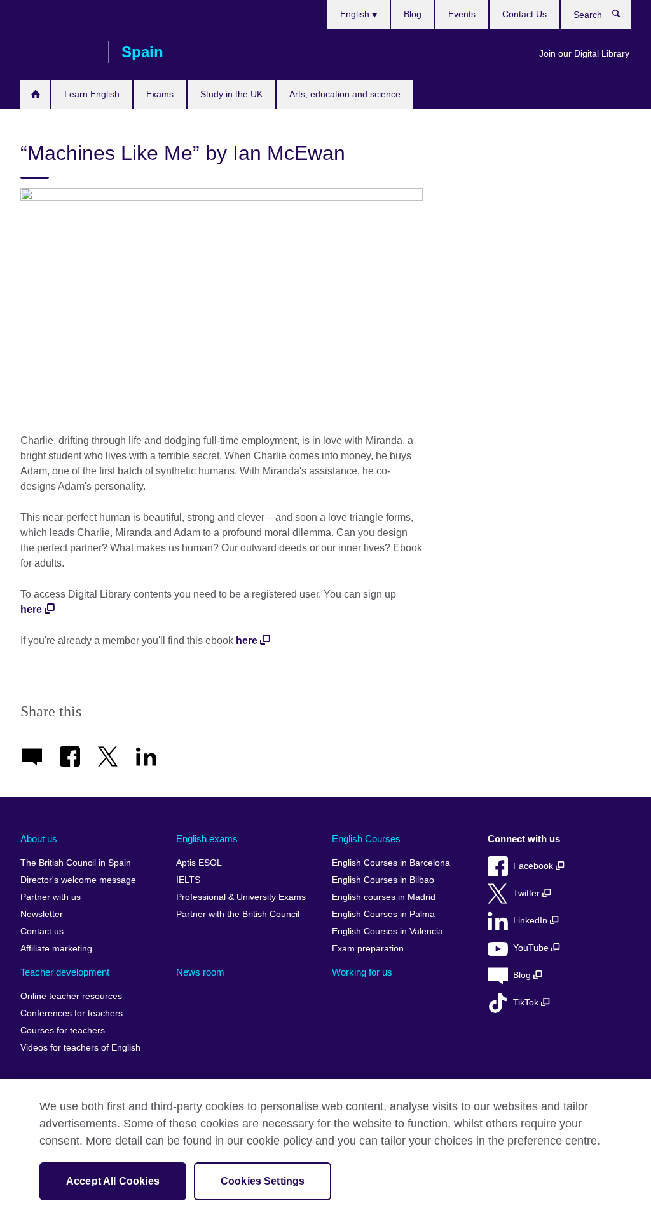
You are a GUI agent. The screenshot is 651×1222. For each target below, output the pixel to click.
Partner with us (50, 897)
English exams (207, 838)
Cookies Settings (263, 1181)
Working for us (362, 972)
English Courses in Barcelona (391, 863)
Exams (160, 94)
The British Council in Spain (75, 863)
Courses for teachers (62, 1030)
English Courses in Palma (383, 914)
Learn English (92, 94)
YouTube (532, 948)
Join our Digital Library (584, 53)
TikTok (527, 1002)
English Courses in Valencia (387, 931)
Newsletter (41, 914)
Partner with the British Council (237, 914)
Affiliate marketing (56, 948)
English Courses (366, 838)
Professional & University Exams (241, 897)
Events (462, 14)
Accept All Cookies (113, 1181)
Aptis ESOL (199, 863)
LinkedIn (531, 920)
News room (200, 972)
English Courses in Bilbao (383, 880)
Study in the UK (231, 94)
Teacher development (64, 972)
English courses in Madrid (383, 897)
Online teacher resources (71, 996)
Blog (412, 14)
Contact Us (524, 14)
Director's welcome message (78, 880)
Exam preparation (368, 948)
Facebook (534, 866)
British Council (57, 52)
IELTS (188, 880)
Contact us (42, 931)
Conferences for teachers (71, 1013)
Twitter (527, 893)
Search (623, 16)
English (356, 14)
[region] (325, 1150)
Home (35, 94)
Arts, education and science (345, 94)
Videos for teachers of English (80, 1047)
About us (38, 838)
